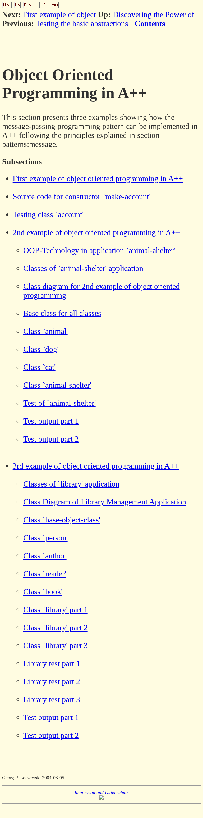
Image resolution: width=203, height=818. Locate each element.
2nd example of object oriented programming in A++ (96, 232)
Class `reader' (44, 573)
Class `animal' (45, 331)
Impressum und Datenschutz (101, 792)
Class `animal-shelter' (57, 385)
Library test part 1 (51, 663)
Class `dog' (40, 349)
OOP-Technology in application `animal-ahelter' (99, 250)
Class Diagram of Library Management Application (104, 501)
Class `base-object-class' (61, 519)
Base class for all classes (62, 313)
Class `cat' (39, 367)
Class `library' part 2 (55, 627)
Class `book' (42, 591)
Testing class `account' (48, 214)
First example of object (59, 14)
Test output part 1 (51, 421)
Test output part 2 (51, 438)
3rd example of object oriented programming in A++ (96, 465)
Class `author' (45, 555)
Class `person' (45, 537)
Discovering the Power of (153, 14)
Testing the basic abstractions (82, 23)
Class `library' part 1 (55, 609)
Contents (150, 23)
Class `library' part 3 (55, 645)
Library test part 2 (51, 681)
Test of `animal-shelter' (59, 403)
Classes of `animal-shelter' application (83, 268)
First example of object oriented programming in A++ (98, 178)
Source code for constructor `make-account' (81, 196)
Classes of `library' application (71, 483)
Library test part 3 (51, 699)
